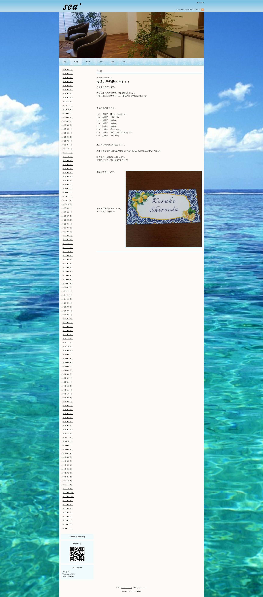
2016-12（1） (68, 528)
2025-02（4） (68, 141)
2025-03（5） (68, 137)
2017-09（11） (68, 493)
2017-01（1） (68, 524)
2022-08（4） (68, 259)
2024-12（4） (68, 149)
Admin (139, 591)
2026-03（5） (68, 89)
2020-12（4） (68, 338)
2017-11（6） (68, 485)
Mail (124, 62)
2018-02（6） (68, 473)
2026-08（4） (68, 70)
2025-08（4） (68, 117)
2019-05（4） (68, 414)
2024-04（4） (68, 180)
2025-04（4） (68, 133)
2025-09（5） (68, 113)
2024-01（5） (68, 192)
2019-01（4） (68, 429)
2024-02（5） (68, 188)
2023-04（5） (68, 228)
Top (64, 62)
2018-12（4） (68, 433)
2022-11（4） (68, 248)
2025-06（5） (68, 125)
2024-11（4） (68, 153)
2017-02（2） (68, 520)
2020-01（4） (68, 382)
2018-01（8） (68, 477)
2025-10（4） (68, 109)
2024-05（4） (68, 176)
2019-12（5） (68, 386)
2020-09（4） (68, 350)
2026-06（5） (68, 78)
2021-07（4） (68, 311)
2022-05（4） (68, 271)
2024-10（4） (68, 157)
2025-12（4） (68, 101)
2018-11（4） (68, 437)
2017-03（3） (68, 516)
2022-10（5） (68, 252)
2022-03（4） (68, 279)
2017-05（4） (68, 508)
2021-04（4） (68, 323)
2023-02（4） (68, 236)
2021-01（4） (68, 335)
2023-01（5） (68, 240)
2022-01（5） (68, 287)
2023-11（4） (68, 200)
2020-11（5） (68, 342)
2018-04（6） (68, 465)
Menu (88, 62)
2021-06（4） (68, 315)
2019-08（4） (68, 402)
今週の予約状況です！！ (113, 81)
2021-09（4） (68, 303)
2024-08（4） (68, 165)
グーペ (132, 591)
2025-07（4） (68, 121)
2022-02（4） (68, 283)
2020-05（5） (68, 366)
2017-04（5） (68, 512)
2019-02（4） (68, 425)
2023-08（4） (68, 212)
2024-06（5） (68, 172)
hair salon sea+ (126, 588)
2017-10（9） (68, 489)
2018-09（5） (68, 445)
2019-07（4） (68, 406)
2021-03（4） (68, 327)
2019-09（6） (68, 398)
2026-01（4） (68, 97)
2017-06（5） (68, 504)
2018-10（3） (68, 441)
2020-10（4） (68, 346)
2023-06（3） (68, 220)
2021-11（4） (68, 295)
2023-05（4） (68, 224)
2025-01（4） (68, 145)
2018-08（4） (68, 449)
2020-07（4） (68, 358)
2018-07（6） (68, 453)
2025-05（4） (68, 129)
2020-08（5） (68, 354)
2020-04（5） (68, 370)
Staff (112, 62)
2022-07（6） (68, 263)
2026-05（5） (68, 82)
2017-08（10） (68, 497)
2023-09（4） (68, 208)
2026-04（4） (68, 86)
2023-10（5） (68, 204)
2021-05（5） (68, 319)
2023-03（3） (68, 232)
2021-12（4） (68, 291)
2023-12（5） (68, 196)
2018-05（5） (68, 461)
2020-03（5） (68, 374)
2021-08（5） (68, 307)
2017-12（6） (68, 481)
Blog (76, 62)
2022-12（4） (68, 244)
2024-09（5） (68, 161)
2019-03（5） (68, 421)
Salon (100, 62)
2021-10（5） (68, 299)
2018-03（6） (68, 469)
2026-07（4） (68, 74)
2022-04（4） (68, 275)
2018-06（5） (68, 457)
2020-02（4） (68, 378)
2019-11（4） (68, 390)
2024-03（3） (68, 184)
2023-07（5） (68, 216)
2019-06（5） (68, 410)
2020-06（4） (68, 362)
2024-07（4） (68, 169)
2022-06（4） (68, 267)
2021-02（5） (68, 331)
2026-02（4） (68, 93)
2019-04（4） (68, 418)
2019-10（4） (68, 394)
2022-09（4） (68, 255)
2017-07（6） (68, 501)
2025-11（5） (68, 105)
